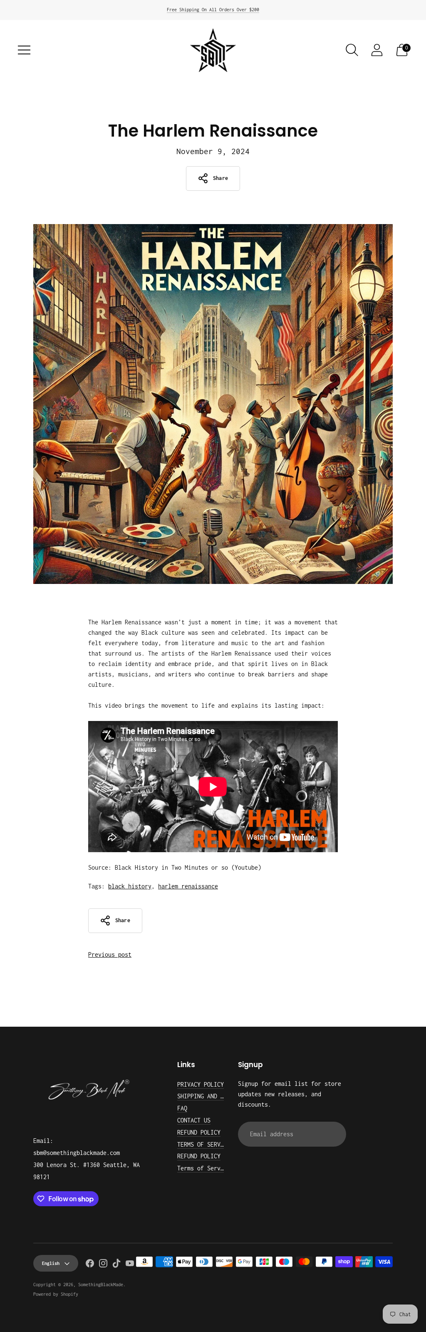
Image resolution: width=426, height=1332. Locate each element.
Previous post (109, 954)
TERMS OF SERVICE (203, 1144)
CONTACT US (194, 1120)
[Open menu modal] (24, 50)
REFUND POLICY (198, 1132)
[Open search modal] (352, 50)
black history (129, 886)
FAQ (182, 1108)
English (50, 1263)
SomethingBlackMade (100, 1284)
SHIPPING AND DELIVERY (212, 1096)
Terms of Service (203, 1168)
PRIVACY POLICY (200, 1084)
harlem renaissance (188, 886)
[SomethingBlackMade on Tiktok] (116, 1265)
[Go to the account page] (377, 50)
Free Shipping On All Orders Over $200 (213, 9)
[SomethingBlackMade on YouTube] (130, 1265)
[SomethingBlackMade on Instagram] (103, 1265)
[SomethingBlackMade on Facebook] (90, 1265)
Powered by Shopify (55, 1294)
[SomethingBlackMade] (213, 50)
